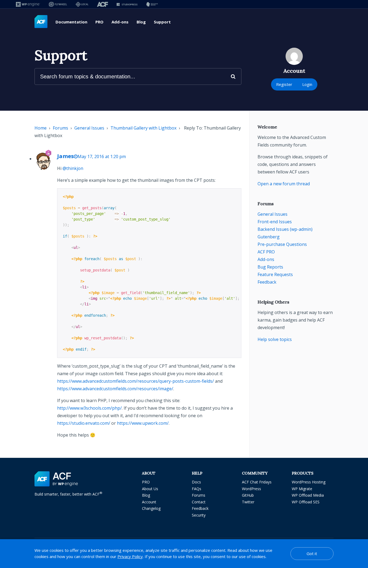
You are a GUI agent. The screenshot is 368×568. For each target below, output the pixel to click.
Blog (141, 22)
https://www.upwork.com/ (143, 423)
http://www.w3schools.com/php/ (89, 408)
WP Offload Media (308, 495)
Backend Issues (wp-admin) (285, 229)
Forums (60, 128)
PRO (99, 22)
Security (199, 515)
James (65, 156)
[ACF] (102, 4)
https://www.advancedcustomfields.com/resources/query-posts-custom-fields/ (135, 381)
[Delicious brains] (152, 4)
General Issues (89, 128)
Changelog (151, 508)
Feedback (267, 282)
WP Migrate (302, 488)
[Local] (82, 4)
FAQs (196, 488)
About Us (150, 488)
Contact (199, 501)
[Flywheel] (57, 4)
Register (284, 84)
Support (162, 22)
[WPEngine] (28, 4)
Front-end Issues (275, 222)
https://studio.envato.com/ (83, 423)
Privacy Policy (130, 556)
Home (40, 128)
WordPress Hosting (308, 482)
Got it (312, 553)
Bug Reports (270, 267)
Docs (196, 482)
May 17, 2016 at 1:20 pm (102, 156)
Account (149, 501)
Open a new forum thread (284, 184)
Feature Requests (275, 274)
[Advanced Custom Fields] (40, 21)
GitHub (248, 495)
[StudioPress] (127, 4)
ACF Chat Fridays (257, 482)
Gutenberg (269, 237)
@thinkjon (73, 168)
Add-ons (120, 22)
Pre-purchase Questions (282, 244)
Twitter (248, 501)
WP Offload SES (306, 501)
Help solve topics (275, 339)
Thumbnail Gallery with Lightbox (143, 128)
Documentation (71, 22)
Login (307, 84)
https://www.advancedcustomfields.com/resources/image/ (115, 389)
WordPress (251, 488)
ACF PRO (266, 252)
